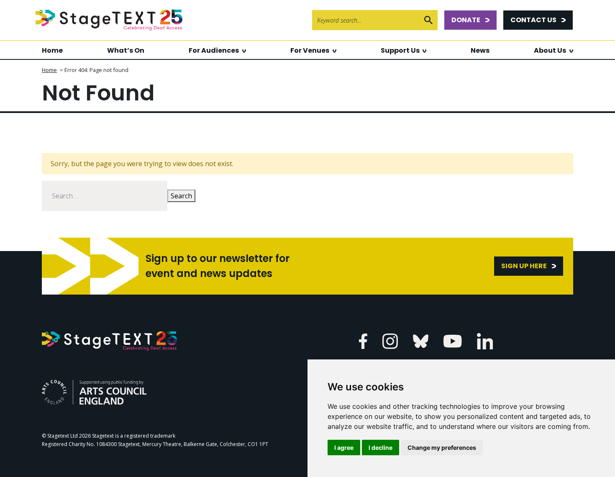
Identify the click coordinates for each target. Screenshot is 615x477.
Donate (465, 20)
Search (181, 195)
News (480, 50)
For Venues (309, 50)
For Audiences (214, 50)
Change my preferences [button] (441, 447)
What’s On (125, 50)
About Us (550, 50)
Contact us (533, 20)
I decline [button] (380, 447)
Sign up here (524, 266)
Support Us (400, 50)
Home (52, 50)
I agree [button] (344, 447)
